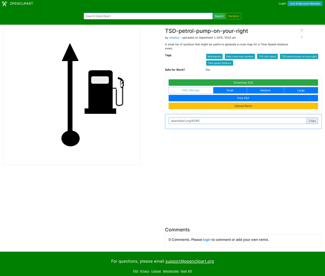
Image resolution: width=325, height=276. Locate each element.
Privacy (144, 271)
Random (234, 16)
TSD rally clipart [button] (267, 56)
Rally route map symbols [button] (239, 56)
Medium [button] (265, 90)
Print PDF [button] (243, 98)
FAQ (135, 271)
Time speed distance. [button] (220, 63)
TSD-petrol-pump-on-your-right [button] (299, 56)
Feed (184, 271)
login (207, 240)
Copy (312, 120)
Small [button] (229, 90)
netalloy (174, 37)
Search (219, 16)
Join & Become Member (305, 3)
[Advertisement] (162, 193)
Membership (171, 271)
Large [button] (301, 90)
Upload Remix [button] (243, 106)
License (156, 271)
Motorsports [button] (214, 56)
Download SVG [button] (243, 82)
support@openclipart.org (189, 261)
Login (282, 3)
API (190, 271)
